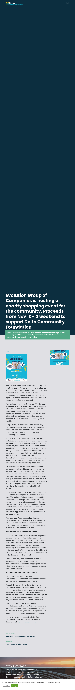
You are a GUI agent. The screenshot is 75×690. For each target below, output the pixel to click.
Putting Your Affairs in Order (17, 644)
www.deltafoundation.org (27, 622)
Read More (6, 686)
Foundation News (19, 333)
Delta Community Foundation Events (20, 636)
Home (9, 333)
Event (8, 351)
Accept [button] (14, 686)
